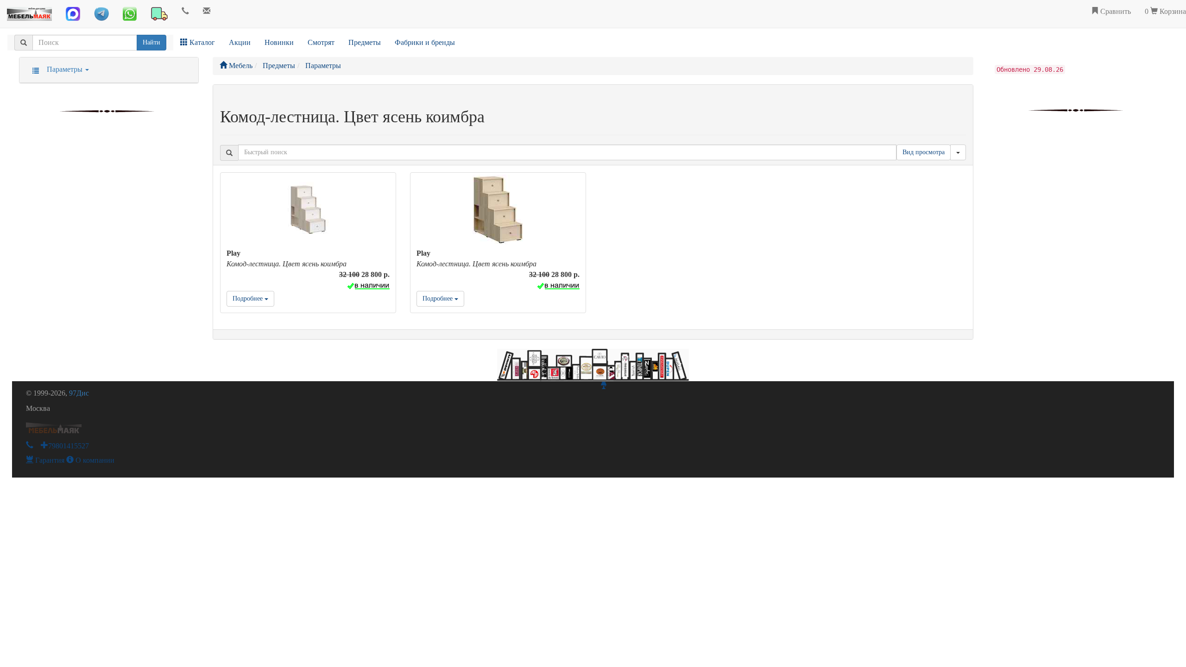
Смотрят (321, 42)
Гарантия (48, 460)
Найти (151, 42)
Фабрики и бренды (425, 42)
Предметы (364, 42)
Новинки (279, 42)
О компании (94, 460)
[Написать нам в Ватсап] (130, 14)
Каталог (201, 42)
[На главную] (29, 11)
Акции (240, 42)
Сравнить (1114, 11)
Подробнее (249, 298)
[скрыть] (958, 152)
